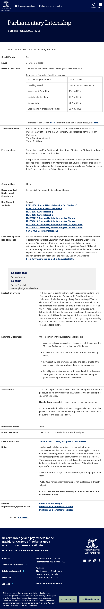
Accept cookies (68, 599)
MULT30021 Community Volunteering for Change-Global (54, 227)
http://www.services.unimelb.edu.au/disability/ (50, 258)
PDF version (23, 517)
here (52, 122)
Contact (6, 583)
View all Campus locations (49, 583)
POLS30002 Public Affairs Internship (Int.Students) (51, 205)
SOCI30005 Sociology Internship (42, 230)
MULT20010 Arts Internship (39, 211)
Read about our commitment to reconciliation (25, 550)
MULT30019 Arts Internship (39, 214)
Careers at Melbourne (12, 564)
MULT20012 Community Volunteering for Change (50, 218)
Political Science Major (50, 503)
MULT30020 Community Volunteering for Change (50, 221)
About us (6, 558)
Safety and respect (11, 571)
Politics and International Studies (56, 506)
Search (93, 8)
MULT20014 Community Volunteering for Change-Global (54, 224)
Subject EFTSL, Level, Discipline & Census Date (62, 441)
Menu (100, 8)
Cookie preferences (90, 599)
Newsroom (7, 577)
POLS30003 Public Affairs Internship (44, 208)
